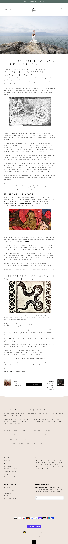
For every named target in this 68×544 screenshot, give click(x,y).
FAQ (5, 463)
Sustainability (9, 490)
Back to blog (34, 385)
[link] (57, 9)
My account (8, 466)
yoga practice (20, 371)
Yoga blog (7, 493)
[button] (6, 9)
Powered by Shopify (34, 536)
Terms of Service (10, 471)
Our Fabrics (8, 496)
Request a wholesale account (14, 477)
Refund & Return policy (12, 469)
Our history (8, 488)
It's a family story (10, 498)
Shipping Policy (9, 474)
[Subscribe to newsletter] (62, 498)
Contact (7, 460)
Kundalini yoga (9, 371)
